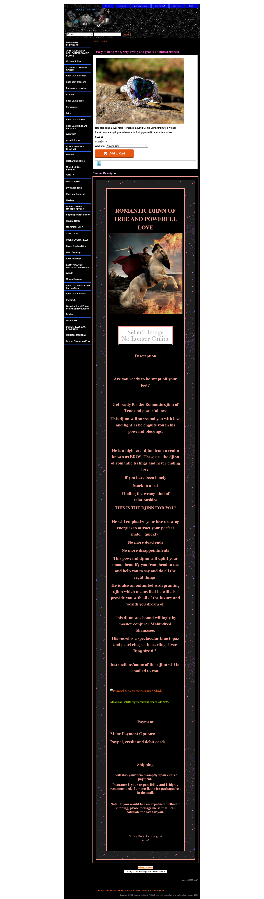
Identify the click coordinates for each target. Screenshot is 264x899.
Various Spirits (73, 61)
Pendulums (72, 107)
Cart (191, 6)
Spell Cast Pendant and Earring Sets (78, 286)
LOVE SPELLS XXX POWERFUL (75, 328)
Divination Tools (74, 188)
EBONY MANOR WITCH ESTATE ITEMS (77, 266)
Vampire (70, 94)
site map (177, 6)
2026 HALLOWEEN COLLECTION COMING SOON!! (77, 53)
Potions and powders (76, 88)
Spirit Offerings (74, 258)
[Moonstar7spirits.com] (109, 19)
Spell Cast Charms (75, 119)
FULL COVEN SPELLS (77, 240)
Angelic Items (73, 140)
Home (95, 41)
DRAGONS (71, 320)
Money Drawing (74, 279)
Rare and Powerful (75, 194)
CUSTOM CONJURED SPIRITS (77, 68)
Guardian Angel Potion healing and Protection (77, 307)
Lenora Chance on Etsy (78, 341)
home (107, 6)
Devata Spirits (73, 181)
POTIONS (71, 300)
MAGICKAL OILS (74, 227)
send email (160, 6)
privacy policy (140, 6)
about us (122, 6)
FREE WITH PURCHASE (72, 43)
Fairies (69, 314)
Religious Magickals (76, 335)
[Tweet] (99, 164)
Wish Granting (73, 252)
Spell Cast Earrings (76, 75)
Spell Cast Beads (75, 101)
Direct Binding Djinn (76, 246)
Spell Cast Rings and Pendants (76, 127)
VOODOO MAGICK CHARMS (75, 147)
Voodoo (70, 154)
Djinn (104, 41)
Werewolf (71, 134)
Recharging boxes (75, 161)
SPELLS (70, 175)
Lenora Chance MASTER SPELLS (75, 207)
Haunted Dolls (73, 221)
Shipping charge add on (78, 214)
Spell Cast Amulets (76, 293)
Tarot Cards (72, 233)
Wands (69, 273)
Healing (70, 200)
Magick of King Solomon (73, 168)
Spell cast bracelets (76, 82)
